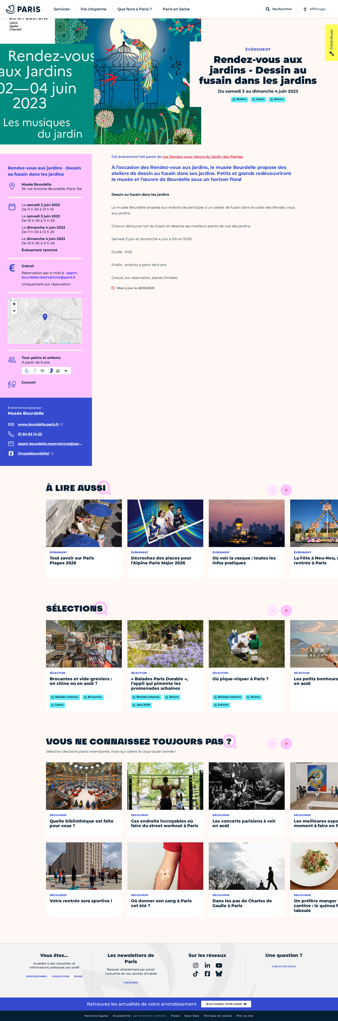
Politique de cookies (218, 1015)
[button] (45, 317)
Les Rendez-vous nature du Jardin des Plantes (202, 156)
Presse (175, 1015)
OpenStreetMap (65, 342)
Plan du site (245, 1015)
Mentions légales (96, 1015)
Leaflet (46, 342)
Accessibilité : (139, 1015)
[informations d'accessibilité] (46, 371)
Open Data (191, 1015)
